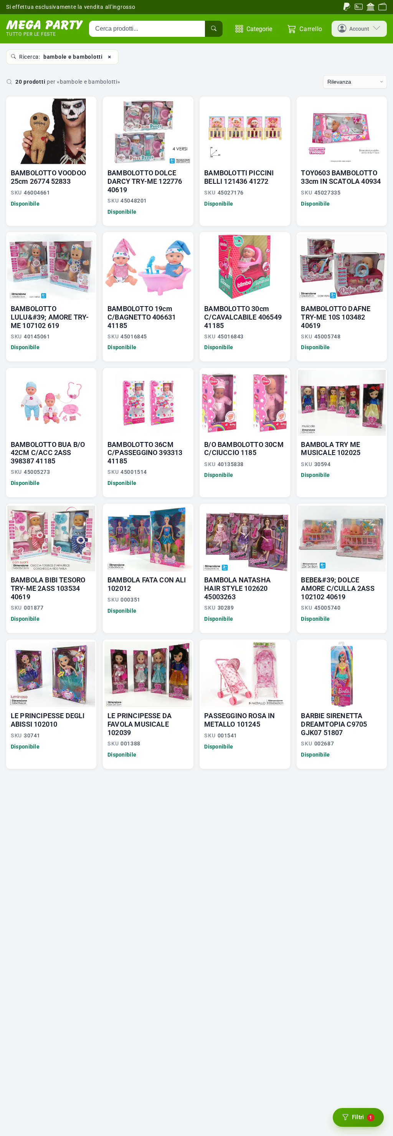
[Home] (44, 25)
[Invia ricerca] (214, 29)
